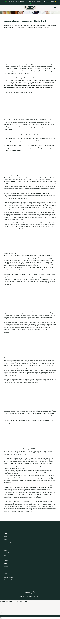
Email (1, 612)
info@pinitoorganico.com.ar (33, 596)
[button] (4, 8)
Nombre (2, 606)
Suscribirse (30, 616)
